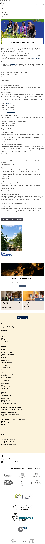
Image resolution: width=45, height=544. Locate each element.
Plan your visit (4, 325)
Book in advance (10, 103)
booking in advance (13, 64)
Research (3, 392)
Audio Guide (4, 331)
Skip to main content (4, 2)
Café (2, 328)
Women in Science (5, 359)
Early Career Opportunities (7, 397)
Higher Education (5, 383)
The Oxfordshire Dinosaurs (7, 354)
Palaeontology (4, 375)
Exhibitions (3, 338)
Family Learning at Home (7, 386)
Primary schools (5, 380)
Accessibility (4, 330)
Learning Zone (4, 388)
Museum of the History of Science (9, 412)
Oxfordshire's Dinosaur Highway (8, 355)
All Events (3, 336)
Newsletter (3, 343)
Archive (2, 370)
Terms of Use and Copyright (7, 441)
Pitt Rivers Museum (5, 416)
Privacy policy (4, 438)
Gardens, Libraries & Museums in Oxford (11, 407)
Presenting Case (5, 339)
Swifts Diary (3, 351)
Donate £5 (22, 285)
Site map (3, 446)
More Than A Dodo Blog (6, 352)
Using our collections (6, 377)
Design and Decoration (6, 362)
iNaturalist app (36, 58)
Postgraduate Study (6, 395)
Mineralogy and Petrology (7, 374)
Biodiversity (4, 357)
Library (2, 369)
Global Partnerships (5, 401)
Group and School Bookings (7, 327)
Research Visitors (5, 398)
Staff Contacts (4, 390)
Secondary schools (5, 382)
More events (17, 299)
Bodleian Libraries (5, 411)
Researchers (4, 393)
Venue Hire (3, 426)
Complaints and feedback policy (9, 439)
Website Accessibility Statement (8, 444)
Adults (2, 385)
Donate (3, 424)
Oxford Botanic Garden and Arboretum (10, 414)
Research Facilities (5, 400)
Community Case (5, 341)
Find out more (39, 299)
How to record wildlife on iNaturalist (12, 219)
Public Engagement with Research (9, 403)
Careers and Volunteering (7, 422)
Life (2, 372)
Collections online (5, 367)
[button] (36, 4)
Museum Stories (5, 360)
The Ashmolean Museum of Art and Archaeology (12, 409)
